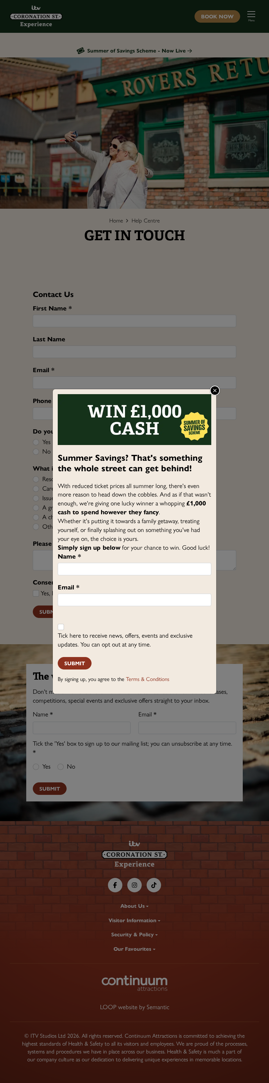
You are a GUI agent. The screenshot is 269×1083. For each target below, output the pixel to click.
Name (69, 556)
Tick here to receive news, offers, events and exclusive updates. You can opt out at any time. (125, 640)
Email (68, 587)
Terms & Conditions (147, 679)
